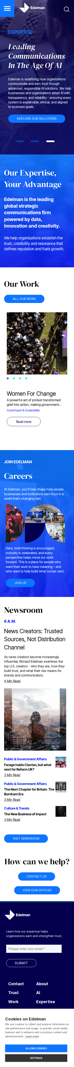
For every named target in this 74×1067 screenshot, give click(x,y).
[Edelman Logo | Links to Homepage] (25, 9)
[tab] (19, 141)
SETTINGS (36, 1058)
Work (13, 1001)
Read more (23, 422)
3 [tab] (21, 379)
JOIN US (20, 583)
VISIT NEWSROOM (26, 838)
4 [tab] (27, 379)
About (42, 984)
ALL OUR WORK (24, 299)
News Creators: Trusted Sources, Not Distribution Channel (34, 639)
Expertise (45, 1001)
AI (38, 992)
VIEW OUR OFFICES (37, 890)
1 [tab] (8, 379)
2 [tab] (15, 379)
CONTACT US (36, 876)
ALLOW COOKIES (36, 1048)
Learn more (32, 1036)
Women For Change (31, 393)
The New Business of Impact (25, 814)
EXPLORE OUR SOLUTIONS (37, 119)
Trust (13, 992)
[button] (7, 8)
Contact (16, 984)
